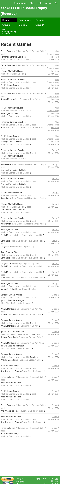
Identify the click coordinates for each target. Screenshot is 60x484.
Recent (5, 19)
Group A (39, 19)
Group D (39, 24)
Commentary (25, 19)
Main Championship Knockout (9, 31)
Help (40, 2)
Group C (23, 24)
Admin (48, 2)
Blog (32, 2)
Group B (6, 24)
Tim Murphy (54, 480)
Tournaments (20, 2)
